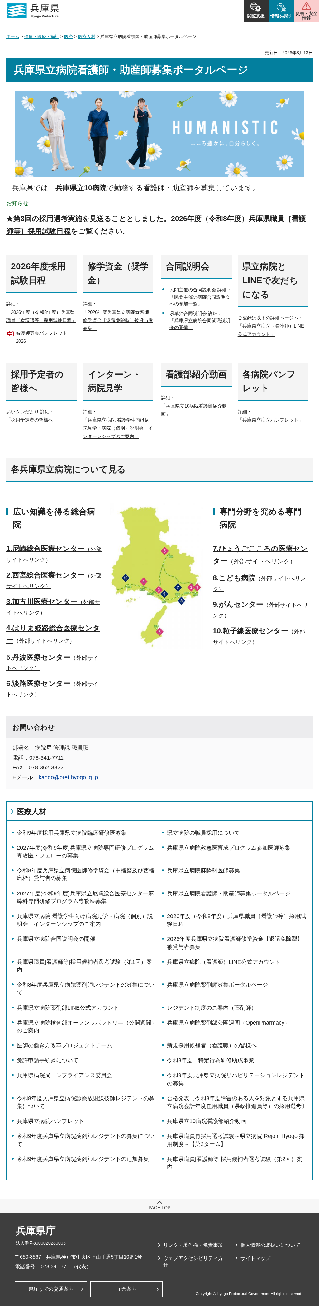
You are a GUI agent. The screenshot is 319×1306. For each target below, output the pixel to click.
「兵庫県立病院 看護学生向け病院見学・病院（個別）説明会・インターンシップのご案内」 (118, 428)
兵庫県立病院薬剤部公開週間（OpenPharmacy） (228, 1023)
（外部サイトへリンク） (44, 641)
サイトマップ (255, 1258)
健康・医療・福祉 (41, 36)
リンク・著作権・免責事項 (193, 1245)
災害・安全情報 (306, 16)
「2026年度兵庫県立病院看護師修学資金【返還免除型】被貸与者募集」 (118, 320)
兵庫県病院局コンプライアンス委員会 (64, 1075)
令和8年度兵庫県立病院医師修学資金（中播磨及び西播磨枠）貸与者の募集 (86, 874)
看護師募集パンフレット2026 (41, 337)
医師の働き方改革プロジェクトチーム (64, 1045)
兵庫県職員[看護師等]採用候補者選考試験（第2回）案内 (234, 1163)
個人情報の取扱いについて (270, 1245)
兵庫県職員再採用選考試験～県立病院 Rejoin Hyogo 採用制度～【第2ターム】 (236, 1140)
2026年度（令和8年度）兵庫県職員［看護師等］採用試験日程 (236, 920)
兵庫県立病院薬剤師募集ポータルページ (217, 985)
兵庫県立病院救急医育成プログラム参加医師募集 (228, 848)
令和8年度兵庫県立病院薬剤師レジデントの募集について (86, 989)
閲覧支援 (256, 15)
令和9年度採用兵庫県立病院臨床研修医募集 (71, 833)
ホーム (12, 36)
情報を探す (281, 15)
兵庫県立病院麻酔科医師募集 (203, 870)
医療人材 (86, 36)
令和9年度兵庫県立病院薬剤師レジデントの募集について (86, 1140)
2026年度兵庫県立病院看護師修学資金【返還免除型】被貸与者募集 (235, 943)
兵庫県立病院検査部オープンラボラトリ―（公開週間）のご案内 (87, 1027)
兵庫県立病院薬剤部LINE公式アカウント (68, 1008)
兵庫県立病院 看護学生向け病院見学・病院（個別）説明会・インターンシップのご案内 (85, 920)
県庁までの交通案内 (51, 1289)
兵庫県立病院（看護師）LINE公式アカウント (223, 962)
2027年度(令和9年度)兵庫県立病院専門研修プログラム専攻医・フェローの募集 (85, 852)
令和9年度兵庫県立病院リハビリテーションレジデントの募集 (236, 1079)
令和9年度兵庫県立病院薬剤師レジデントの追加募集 (83, 1159)
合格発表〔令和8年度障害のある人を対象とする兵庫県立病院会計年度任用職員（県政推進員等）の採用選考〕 (237, 1102)
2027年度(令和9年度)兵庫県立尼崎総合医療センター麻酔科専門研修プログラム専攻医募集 (85, 897)
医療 (68, 36)
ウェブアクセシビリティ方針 (193, 1262)
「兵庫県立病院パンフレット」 (270, 419)
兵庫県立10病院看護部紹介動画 (206, 1121)
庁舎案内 (126, 1289)
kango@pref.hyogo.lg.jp (68, 777)
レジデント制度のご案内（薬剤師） (212, 1008)
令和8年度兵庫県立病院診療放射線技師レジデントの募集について (86, 1102)
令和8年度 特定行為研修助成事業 (210, 1060)
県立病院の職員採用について (203, 833)
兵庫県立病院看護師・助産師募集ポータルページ (228, 893)
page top (159, 1207)
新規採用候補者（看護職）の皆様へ (212, 1045)
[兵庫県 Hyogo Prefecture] (33, 10)
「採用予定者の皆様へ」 (32, 419)
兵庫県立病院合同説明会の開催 (56, 939)
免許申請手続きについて (48, 1060)
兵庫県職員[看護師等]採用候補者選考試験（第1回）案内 (84, 966)
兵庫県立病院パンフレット (50, 1121)
